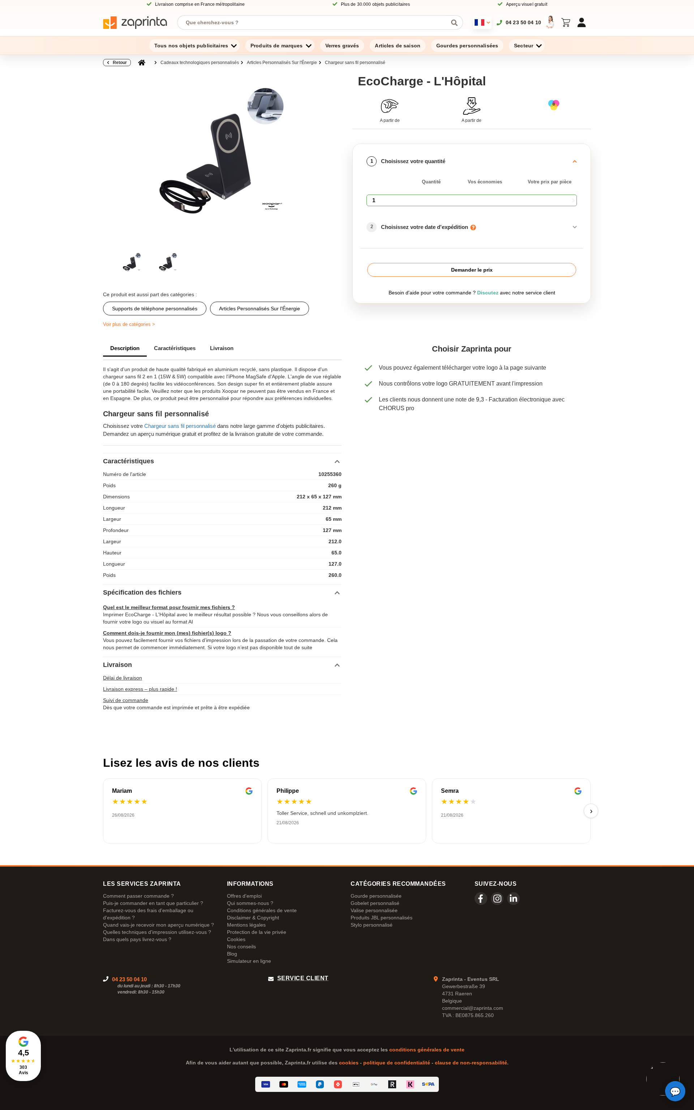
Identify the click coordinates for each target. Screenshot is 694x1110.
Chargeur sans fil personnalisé (355, 62)
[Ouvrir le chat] (675, 1091)
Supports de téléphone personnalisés (154, 308)
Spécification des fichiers (142, 592)
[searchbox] (314, 22)
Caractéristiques (175, 348)
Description (125, 348)
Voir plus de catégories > (129, 324)
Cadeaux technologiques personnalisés (199, 62)
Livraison (222, 348)
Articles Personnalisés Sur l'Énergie (282, 62)
